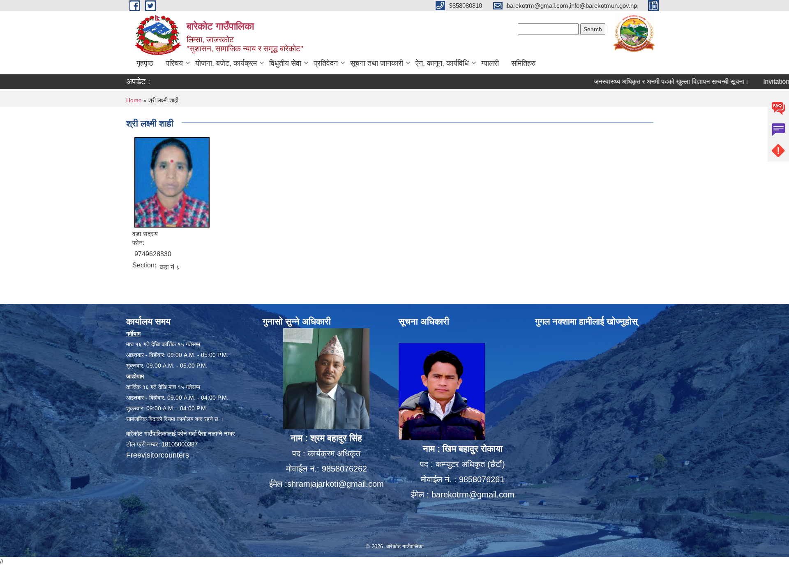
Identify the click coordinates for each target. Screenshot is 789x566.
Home (134, 100)
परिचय (174, 63)
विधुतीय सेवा (285, 63)
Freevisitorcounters (157, 455)
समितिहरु (523, 63)
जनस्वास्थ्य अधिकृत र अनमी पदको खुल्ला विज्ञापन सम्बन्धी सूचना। (650, 81)
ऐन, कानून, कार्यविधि (442, 63)
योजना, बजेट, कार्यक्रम (226, 63)
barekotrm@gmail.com (472, 494)
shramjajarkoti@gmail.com (335, 483)
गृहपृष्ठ (144, 63)
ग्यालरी (490, 63)
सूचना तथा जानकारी (376, 63)
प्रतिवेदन (326, 63)
